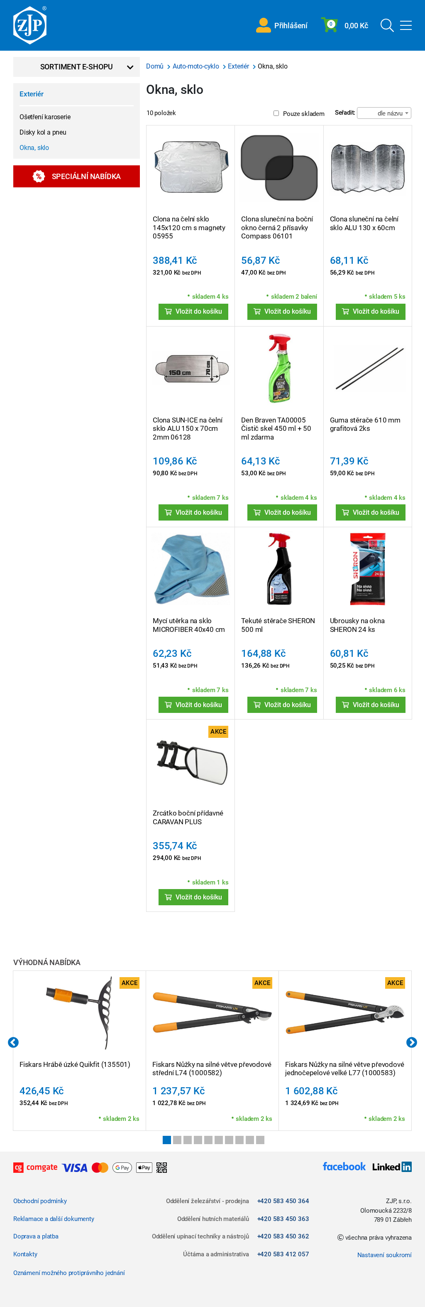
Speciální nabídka (86, 176)
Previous (13, 1043)
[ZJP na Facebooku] (344, 1167)
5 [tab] (208, 1140)
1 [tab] (167, 1140)
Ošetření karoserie (45, 117)
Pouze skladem (303, 114)
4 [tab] (198, 1140)
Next (411, 1043)
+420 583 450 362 (283, 1236)
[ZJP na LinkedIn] (389, 1168)
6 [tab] (219, 1140)
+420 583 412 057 (283, 1254)
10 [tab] (260, 1140)
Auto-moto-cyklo (197, 66)
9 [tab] (250, 1140)
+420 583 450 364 (283, 1201)
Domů (155, 66)
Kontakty (25, 1254)
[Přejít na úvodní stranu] (29, 25)
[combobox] (384, 113)
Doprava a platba (36, 1236)
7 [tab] (229, 1140)
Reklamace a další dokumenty (53, 1219)
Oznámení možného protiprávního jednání (69, 1273)
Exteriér (31, 94)
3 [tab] (187, 1140)
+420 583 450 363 (283, 1219)
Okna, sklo (34, 148)
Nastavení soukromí (384, 1255)
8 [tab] (239, 1140)
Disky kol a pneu (43, 132)
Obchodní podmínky (40, 1201)
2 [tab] (177, 1140)
